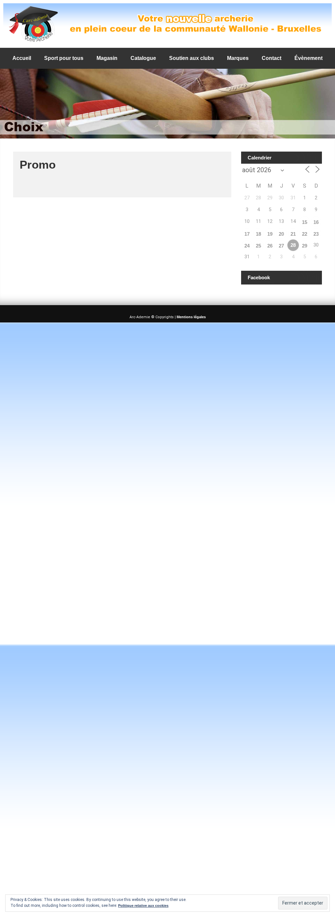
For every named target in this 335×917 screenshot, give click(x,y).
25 (258, 245)
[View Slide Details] (167, 24)
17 (247, 234)
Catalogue (143, 58)
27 (281, 245)
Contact (271, 58)
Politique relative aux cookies (143, 906)
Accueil (21, 58)
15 (304, 222)
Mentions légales (191, 317)
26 (270, 245)
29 (304, 245)
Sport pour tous (63, 58)
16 (316, 222)
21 (293, 234)
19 (270, 234)
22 (304, 234)
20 (281, 234)
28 (293, 245)
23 (316, 234)
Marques (238, 58)
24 (247, 245)
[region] (167, 24)
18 (258, 234)
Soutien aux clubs (191, 58)
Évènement (308, 58)
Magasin (107, 58)
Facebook (259, 277)
